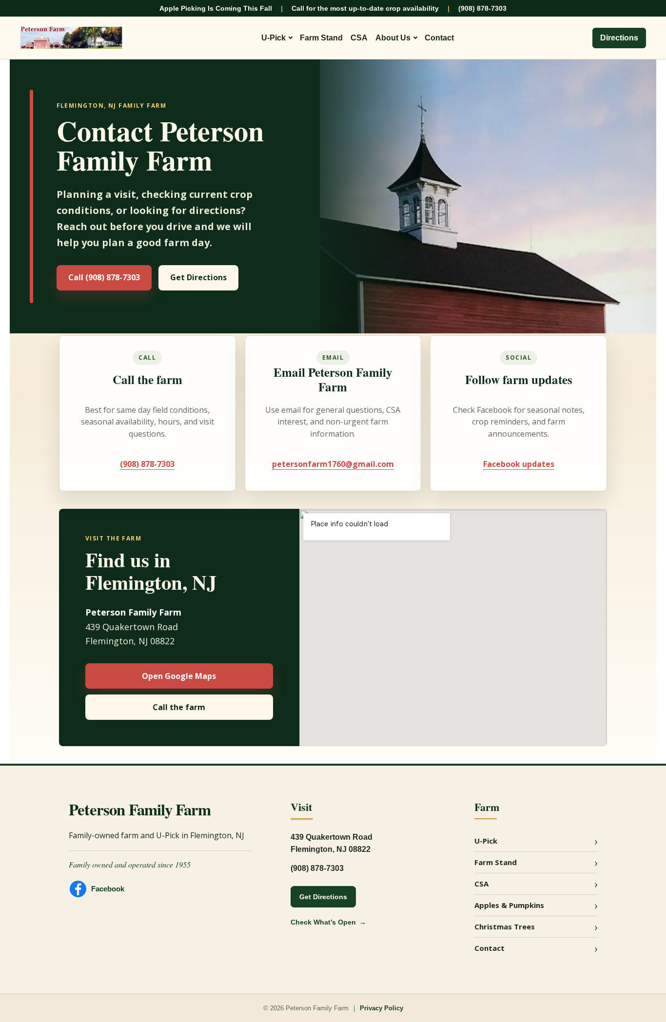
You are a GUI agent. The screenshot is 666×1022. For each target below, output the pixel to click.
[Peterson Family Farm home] (71, 38)
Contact (439, 38)
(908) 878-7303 (482, 8)
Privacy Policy (381, 1008)
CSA (359, 38)
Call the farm (179, 707)
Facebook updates (518, 464)
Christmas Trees (504, 926)
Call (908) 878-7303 (104, 277)
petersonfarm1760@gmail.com (333, 464)
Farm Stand (321, 38)
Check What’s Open (323, 922)
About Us (393, 38)
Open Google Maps (179, 676)
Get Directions (198, 277)
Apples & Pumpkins (509, 905)
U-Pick (273, 38)
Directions (619, 38)
